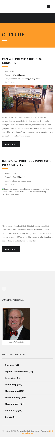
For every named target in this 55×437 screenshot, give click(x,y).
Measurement (12, 404)
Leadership (11, 384)
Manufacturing (12, 397)
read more (10, 144)
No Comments (10, 82)
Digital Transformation (16, 371)
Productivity (11, 410)
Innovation (10, 378)
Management (12, 391)
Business (9, 365)
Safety (8, 417)
